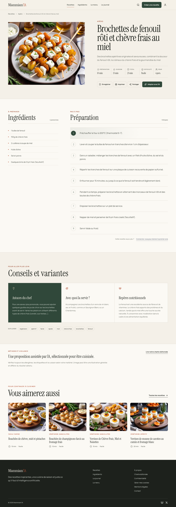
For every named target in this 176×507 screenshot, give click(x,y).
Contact (137, 491)
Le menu (94, 5)
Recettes (70, 5)
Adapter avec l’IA (154, 84)
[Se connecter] (165, 5)
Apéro (20, 14)
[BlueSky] (162, 502)
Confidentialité (140, 478)
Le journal (105, 5)
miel (58, 329)
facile (42, 329)
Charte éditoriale (141, 474)
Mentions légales (141, 487)
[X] (166, 502)
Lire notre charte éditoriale (157, 352)
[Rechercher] (138, 5)
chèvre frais (68, 329)
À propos (137, 470)
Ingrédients (82, 5)
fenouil (90, 329)
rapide (50, 329)
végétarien (23, 329)
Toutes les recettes (157, 395)
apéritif (33, 329)
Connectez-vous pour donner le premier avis (152, 239)
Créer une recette (151, 5)
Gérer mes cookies (141, 482)
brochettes (80, 329)
